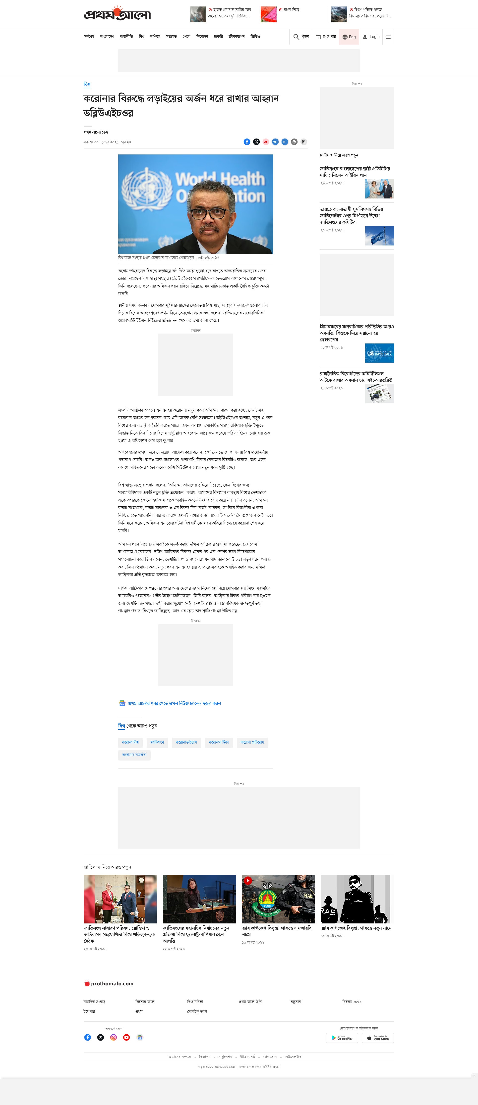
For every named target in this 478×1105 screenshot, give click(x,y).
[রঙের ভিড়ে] (269, 14)
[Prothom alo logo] (108, 985)
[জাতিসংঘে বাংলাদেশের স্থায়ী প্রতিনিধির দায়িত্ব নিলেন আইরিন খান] (379, 188)
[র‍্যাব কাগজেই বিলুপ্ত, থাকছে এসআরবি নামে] (278, 899)
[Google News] (139, 1038)
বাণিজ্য (155, 37)
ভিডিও (255, 37)
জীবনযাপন (237, 37)
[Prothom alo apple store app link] (377, 1038)
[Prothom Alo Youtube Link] (128, 1038)
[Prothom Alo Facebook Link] (90, 1038)
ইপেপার (89, 1011)
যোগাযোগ (270, 1057)
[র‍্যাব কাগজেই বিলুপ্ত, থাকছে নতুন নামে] (357, 899)
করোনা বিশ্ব (130, 742)
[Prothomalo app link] (342, 1038)
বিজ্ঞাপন (204, 1057)
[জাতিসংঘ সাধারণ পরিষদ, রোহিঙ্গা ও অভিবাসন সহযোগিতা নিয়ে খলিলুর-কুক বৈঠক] (120, 899)
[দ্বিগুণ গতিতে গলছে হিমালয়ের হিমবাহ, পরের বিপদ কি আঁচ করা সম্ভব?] (339, 14)
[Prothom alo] (117, 14)
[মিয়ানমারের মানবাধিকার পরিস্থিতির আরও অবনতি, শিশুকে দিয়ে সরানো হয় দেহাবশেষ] (379, 353)
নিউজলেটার (293, 1057)
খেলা (186, 37)
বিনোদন (202, 37)
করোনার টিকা (219, 742)
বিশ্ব (141, 37)
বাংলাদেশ (107, 37)
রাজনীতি (126, 37)
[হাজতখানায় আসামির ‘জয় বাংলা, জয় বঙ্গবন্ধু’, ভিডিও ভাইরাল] (198, 14)
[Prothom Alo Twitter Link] (103, 1038)
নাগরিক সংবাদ (94, 1002)
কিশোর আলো (145, 1002)
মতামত (171, 37)
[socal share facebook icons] (247, 144)
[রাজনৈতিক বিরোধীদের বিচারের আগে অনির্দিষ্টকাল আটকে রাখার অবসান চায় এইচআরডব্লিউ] (379, 393)
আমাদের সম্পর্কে (180, 1057)
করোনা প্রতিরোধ (252, 742)
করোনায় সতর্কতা (134, 755)
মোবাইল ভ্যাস (197, 1011)
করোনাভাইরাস (186, 742)
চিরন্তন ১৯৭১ (352, 1002)
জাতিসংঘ (157, 742)
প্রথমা (139, 1011)
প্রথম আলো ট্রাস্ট (250, 1002)
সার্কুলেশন (225, 1057)
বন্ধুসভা (296, 1002)
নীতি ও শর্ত (247, 1057)
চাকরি (218, 37)
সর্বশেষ (89, 37)
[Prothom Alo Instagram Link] (116, 1038)
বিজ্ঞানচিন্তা (195, 1002)
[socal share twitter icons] (257, 144)
